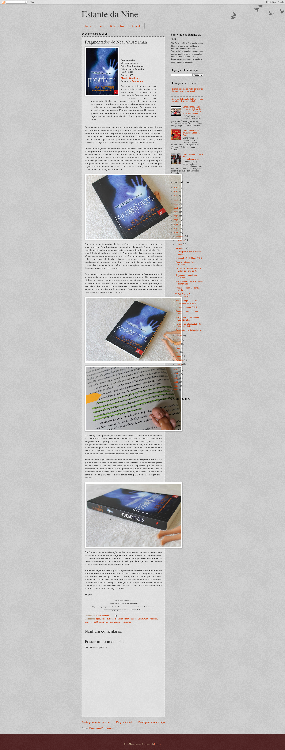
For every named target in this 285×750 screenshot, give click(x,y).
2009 (176, 390)
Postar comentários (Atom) (101, 728)
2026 (176, 187)
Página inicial (124, 722)
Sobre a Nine (118, 26)
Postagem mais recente (96, 722)
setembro (180, 248)
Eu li (101, 26)
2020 (176, 212)
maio (178, 348)
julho (178, 340)
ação (98, 619)
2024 (176, 196)
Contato (136, 26)
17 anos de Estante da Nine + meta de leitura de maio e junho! (187, 100)
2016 (176, 228)
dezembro (180, 236)
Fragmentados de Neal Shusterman (185, 263)
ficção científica (116, 619)
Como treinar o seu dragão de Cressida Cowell (191, 132)
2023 (176, 200)
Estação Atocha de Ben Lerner (188, 330)
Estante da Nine (110, 14)
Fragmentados (130, 619)
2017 (176, 224)
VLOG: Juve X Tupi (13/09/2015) (183, 295)
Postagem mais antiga (151, 722)
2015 (176, 232)
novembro (180, 240)
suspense (127, 622)
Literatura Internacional (147, 619)
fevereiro (180, 360)
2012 (176, 378)
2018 (176, 220)
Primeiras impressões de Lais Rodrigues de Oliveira (188, 301)
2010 (176, 386)
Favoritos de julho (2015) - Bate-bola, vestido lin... (189, 325)
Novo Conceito (115, 622)
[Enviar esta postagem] (116, 616)
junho (178, 344)
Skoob (124, 78)
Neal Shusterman (100, 622)
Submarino (137, 81)
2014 (176, 370)
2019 (176, 216)
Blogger (157, 744)
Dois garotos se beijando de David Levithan (187, 318)
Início (88, 26)
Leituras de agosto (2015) (186, 307)
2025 (176, 191)
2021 (176, 208)
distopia (104, 619)
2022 (176, 204)
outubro (179, 244)
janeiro (179, 364)
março (179, 356)
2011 (176, 382)
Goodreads (134, 78)
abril (178, 352)
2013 (176, 374)
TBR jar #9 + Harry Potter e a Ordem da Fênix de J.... (188, 270)
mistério (88, 622)
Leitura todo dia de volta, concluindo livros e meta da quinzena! (187, 90)
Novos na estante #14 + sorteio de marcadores (188, 282)
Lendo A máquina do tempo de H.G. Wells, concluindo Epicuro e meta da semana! (192, 110)
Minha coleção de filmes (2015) (188, 258)
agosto (179, 336)
